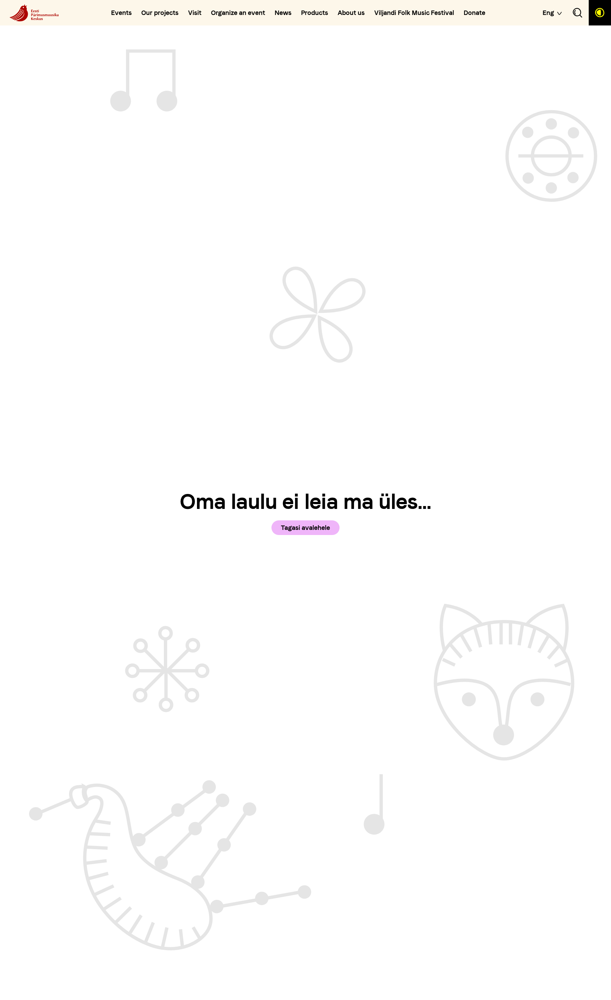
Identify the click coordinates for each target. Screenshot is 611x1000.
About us (351, 13)
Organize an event (238, 13)
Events (121, 13)
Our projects (160, 13)
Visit (194, 13)
